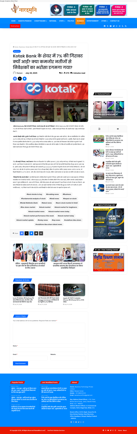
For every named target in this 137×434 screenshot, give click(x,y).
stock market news (36, 211)
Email (15, 354)
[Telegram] (78, 422)
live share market (28, 207)
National (52, 21)
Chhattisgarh (39, 21)
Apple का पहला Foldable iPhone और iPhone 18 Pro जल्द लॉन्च (73, 300)
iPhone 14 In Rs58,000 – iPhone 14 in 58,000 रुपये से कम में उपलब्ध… (108, 114)
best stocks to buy (35, 194)
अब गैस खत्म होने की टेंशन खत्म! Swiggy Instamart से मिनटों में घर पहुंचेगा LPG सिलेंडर (48, 300)
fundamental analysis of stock (34, 199)
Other (103, 21)
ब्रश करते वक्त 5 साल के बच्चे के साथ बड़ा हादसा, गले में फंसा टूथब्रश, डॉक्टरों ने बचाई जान (115, 188)
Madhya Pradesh (24, 21)
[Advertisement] (68, 34)
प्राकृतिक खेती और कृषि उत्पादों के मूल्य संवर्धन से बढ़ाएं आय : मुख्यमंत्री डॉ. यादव (113, 165)
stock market (45, 207)
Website (53, 354)
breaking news (53, 194)
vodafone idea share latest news (49, 224)
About (125, 430)
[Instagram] (83, 422)
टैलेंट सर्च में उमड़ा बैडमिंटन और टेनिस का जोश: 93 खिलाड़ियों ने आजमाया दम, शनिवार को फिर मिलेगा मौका (114, 140)
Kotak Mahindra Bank (29, 203)
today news (43, 220)
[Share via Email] (36, 233)
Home (13, 21)
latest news (47, 203)
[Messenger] (25, 79)
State (61, 21)
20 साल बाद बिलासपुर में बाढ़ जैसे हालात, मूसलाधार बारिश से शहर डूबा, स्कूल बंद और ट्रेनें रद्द (115, 176)
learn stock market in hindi (67, 203)
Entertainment (93, 21)
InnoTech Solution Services (56, 430)
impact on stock (70, 199)
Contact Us (114, 21)
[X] (20, 79)
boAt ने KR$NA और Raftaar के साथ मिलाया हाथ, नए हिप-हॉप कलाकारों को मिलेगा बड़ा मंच (23, 300)
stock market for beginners (66, 207)
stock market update (25, 220)
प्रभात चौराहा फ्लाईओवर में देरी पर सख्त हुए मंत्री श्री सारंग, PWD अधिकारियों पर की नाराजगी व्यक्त (114, 153)
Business (80, 21)
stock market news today (59, 211)
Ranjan (20, 73)
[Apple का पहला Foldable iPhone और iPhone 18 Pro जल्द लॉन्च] (74, 290)
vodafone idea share (73, 220)
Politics (71, 21)
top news (56, 220)
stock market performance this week (39, 216)
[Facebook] (15, 79)
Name (15, 346)
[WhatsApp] (81, 422)
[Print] (41, 233)
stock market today (66, 216)
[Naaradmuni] (24, 9)
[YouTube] (76, 422)
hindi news (55, 199)
